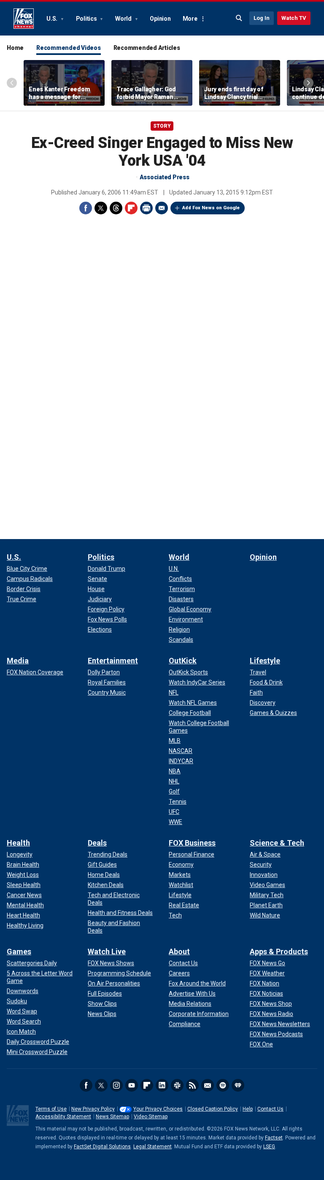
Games (19, 951)
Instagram (116, 1085)
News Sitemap (112, 1117)
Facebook (85, 208)
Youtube (131, 1085)
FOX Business (192, 842)
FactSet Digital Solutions (102, 1147)
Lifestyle (265, 660)
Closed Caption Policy (212, 1109)
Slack (177, 1085)
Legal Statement (152, 1147)
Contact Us (270, 1109)
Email (161, 208)
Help (248, 1109)
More (190, 18)
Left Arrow (12, 83)
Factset (274, 1138)
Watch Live (107, 951)
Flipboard (131, 208)
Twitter (100, 208)
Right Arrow (308, 83)
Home (15, 47)
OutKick (183, 660)
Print (146, 208)
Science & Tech (277, 842)
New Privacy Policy (93, 1109)
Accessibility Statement (63, 1117)
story (162, 126)
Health (18, 842)
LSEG (269, 1147)
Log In (262, 18)
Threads (116, 208)
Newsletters (207, 1085)
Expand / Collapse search (239, 18)
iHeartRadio (238, 1085)
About (179, 951)
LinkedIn (162, 1085)
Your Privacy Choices (158, 1109)
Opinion (160, 18)
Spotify (222, 1085)
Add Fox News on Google (211, 208)
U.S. (52, 18)
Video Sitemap (150, 1117)
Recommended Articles (146, 47)
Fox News (24, 18)
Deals (97, 842)
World (124, 18)
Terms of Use (51, 1109)
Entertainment (113, 660)
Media (18, 660)
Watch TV (293, 18)
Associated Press (164, 177)
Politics (87, 18)
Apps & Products (279, 951)
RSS (192, 1085)
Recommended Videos (68, 47)
